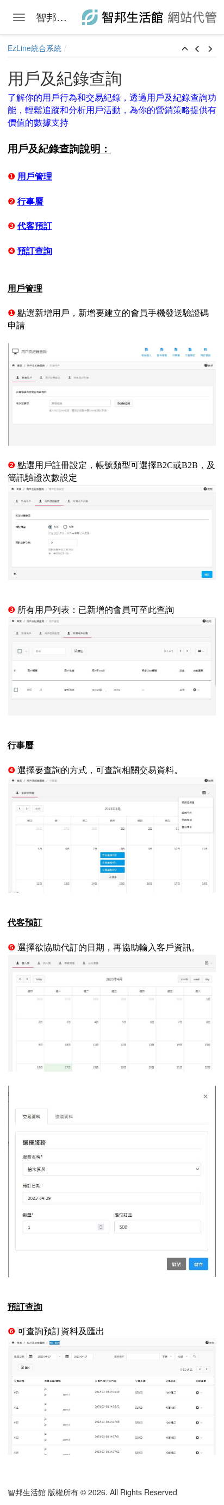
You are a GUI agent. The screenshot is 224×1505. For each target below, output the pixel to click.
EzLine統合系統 (34, 47)
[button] (184, 48)
